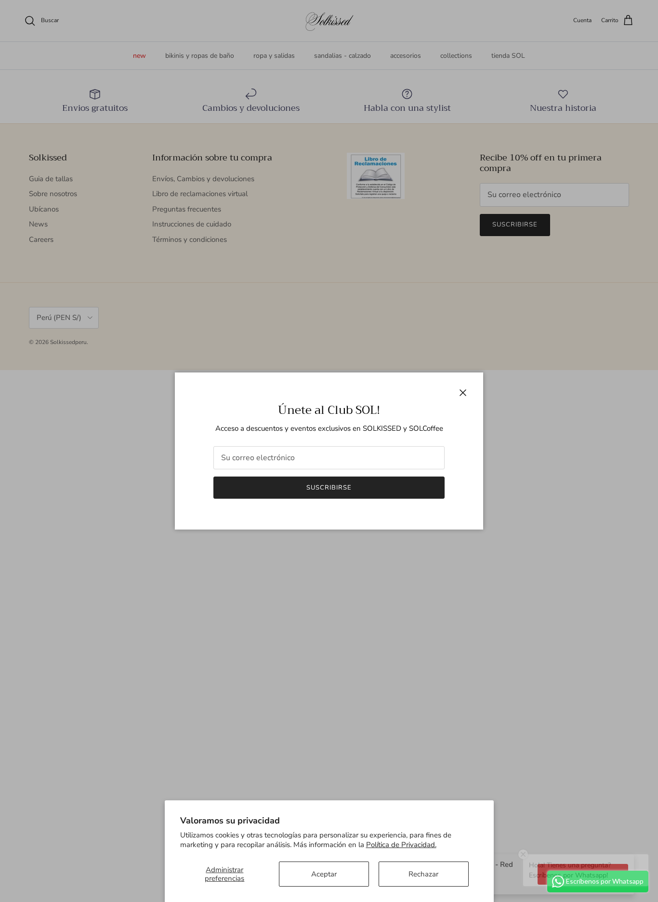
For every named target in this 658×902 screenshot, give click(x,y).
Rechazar (423, 874)
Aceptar (324, 874)
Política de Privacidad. (401, 844)
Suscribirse (329, 487)
